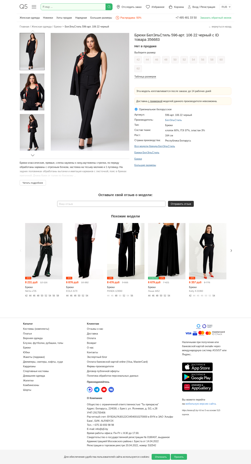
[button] (33, 31)
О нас (90, 347)
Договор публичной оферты (103, 371)
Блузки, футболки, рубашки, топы (43, 342)
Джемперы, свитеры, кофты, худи (43, 361)
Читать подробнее (33, 182)
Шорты (27, 389)
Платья (27, 333)
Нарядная (81, 17)
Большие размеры (101, 17)
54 (193, 59)
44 (147, 59)
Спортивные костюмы (36, 371)
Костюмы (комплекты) (36, 328)
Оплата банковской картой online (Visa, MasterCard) (117, 361)
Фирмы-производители (100, 366)
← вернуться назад (219, 26)
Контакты (92, 352)
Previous (20, 250)
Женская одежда (30, 17)
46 (156, 59)
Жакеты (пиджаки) (34, 356)
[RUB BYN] (225, 7)
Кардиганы (29, 366)
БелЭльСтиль (173, 120)
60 (221, 59)
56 (202, 59)
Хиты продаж (64, 17)
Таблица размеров (145, 76)
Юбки (26, 352)
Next (231, 250)
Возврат (91, 342)
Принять (179, 456)
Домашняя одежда (34, 375)
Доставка (92, 333)
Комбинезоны (31, 385)
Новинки (48, 17)
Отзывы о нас (95, 328)
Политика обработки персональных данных (112, 375)
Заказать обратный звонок (215, 17)
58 (211, 59)
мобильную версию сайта (200, 403)
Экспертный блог (97, 356)
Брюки (27, 347)
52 (184, 59)
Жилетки (28, 380)
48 (165, 59)
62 (138, 68)
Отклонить (161, 456)
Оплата (91, 338)
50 (175, 59)
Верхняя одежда (33, 338)
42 (138, 59)
